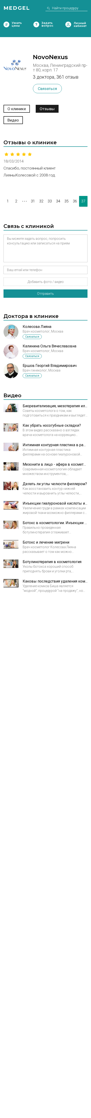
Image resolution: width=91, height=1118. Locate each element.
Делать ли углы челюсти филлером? (55, 484)
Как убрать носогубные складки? (52, 425)
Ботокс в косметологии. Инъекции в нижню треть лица (55, 523)
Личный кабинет (68, 24)
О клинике (16, 108)
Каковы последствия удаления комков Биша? (55, 581)
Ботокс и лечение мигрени (46, 542)
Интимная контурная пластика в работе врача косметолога (55, 445)
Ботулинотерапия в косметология (52, 562)
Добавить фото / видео (46, 282)
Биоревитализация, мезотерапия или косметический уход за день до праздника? (55, 406)
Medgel (17, 8)
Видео (13, 120)
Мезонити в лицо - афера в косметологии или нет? (55, 464)
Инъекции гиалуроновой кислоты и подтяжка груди (55, 503)
